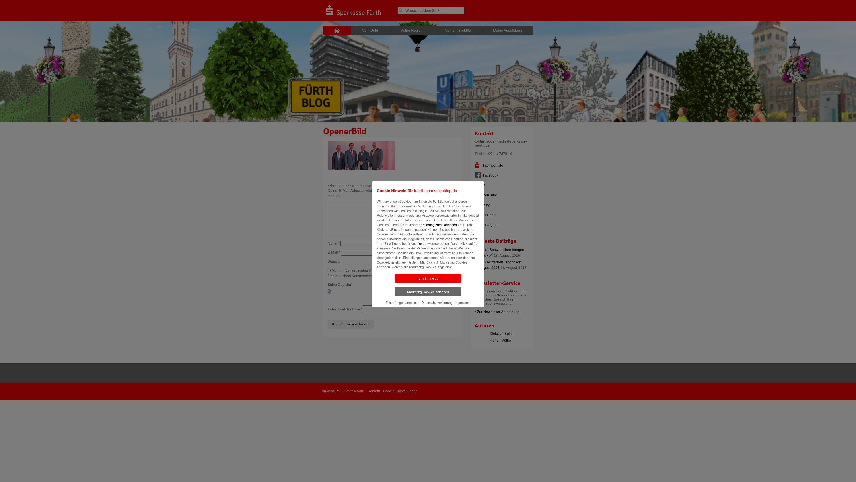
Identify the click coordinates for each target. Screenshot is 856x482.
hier (419, 243)
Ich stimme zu (428, 278)
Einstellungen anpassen (402, 302)
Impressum (463, 302)
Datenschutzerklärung (437, 302)
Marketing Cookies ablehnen (428, 291)
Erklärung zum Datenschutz (440, 224)
